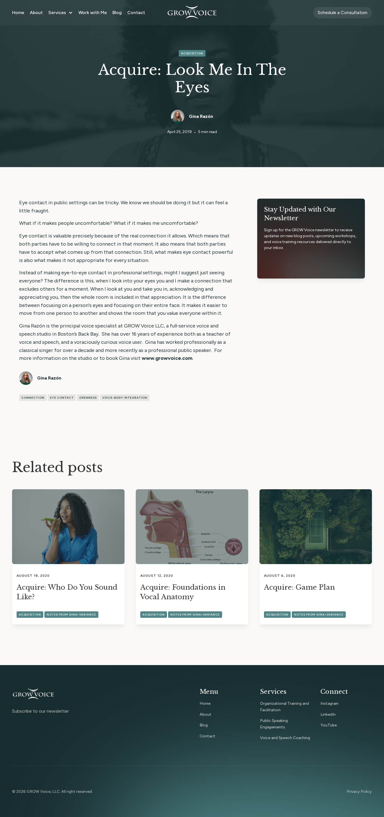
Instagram (329, 703)
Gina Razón (201, 116)
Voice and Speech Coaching (285, 737)
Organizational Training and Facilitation (284, 706)
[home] (192, 13)
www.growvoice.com (167, 358)
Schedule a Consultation (342, 12)
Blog (117, 12)
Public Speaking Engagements (274, 723)
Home (18, 12)
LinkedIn (328, 714)
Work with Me (92, 12)
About (36, 12)
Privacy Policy (359, 791)
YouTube (328, 725)
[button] (60, 12)
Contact (136, 12)
